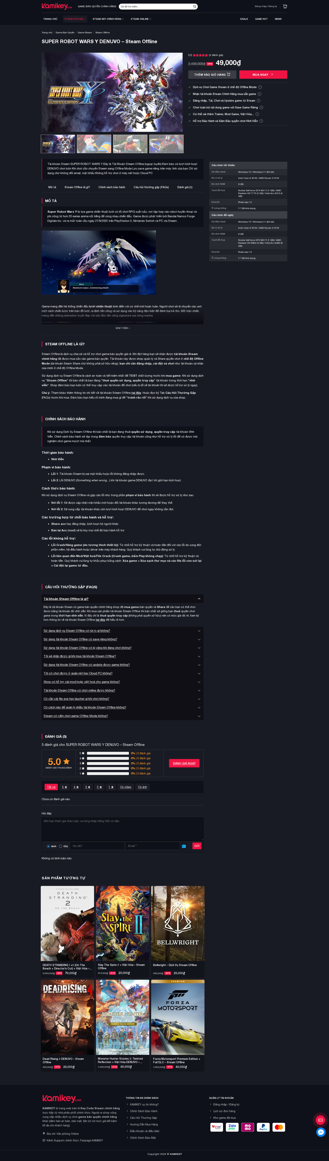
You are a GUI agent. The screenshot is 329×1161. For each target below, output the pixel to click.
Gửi (197, 845)
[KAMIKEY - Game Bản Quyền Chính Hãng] (57, 6)
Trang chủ (50, 19)
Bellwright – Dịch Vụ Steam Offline (175, 965)
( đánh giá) (216, 54)
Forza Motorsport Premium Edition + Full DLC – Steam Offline (176, 1060)
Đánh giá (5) (184, 187)
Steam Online (140, 19)
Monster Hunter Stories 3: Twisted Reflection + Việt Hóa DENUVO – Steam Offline (120, 1060)
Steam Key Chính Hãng (107, 19)
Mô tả (52, 187)
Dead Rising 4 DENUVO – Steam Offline (63, 1060)
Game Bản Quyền (65, 32)
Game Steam (85, 32)
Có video (125, 787)
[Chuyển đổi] (199, 598)
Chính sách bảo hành (111, 187)
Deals (244, 19)
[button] (285, 6)
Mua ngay (261, 74)
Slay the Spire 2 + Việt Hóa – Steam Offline (121, 966)
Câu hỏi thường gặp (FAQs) (151, 187)
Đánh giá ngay (184, 763)
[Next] (175, 92)
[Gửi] (195, 6)
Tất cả (51, 787)
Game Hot (261, 19)
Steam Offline (74, 19)
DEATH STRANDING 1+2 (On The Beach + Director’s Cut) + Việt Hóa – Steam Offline (66, 966)
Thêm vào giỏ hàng (210, 74)
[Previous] (49, 92)
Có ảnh (142, 787)
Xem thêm (122, 328)
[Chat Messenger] (321, 1132)
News (278, 19)
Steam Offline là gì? (77, 187)
